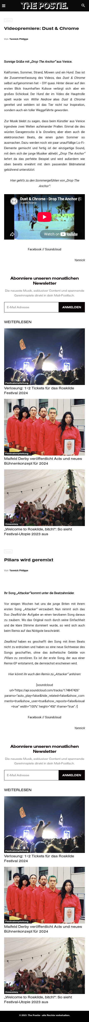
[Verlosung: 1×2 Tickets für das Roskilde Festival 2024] (44, 356)
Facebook (34, 249)
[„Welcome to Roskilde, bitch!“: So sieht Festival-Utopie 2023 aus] (44, 497)
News (8, 19)
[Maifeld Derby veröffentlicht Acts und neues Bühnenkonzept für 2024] (44, 427)
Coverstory (11, 524)
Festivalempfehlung (16, 383)
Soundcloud (53, 249)
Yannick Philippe (19, 38)
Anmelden (71, 307)
